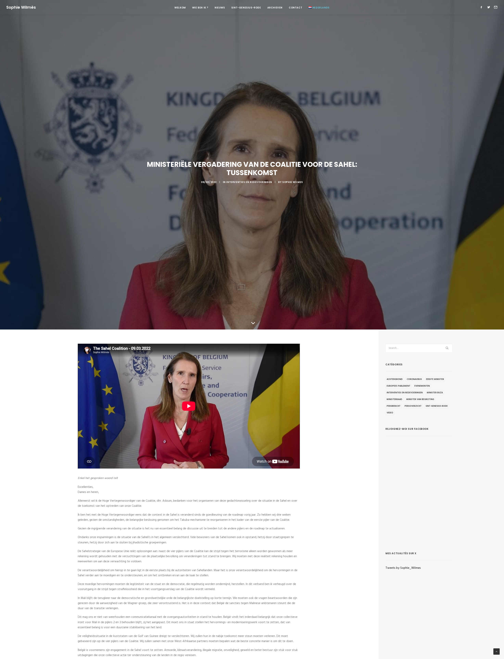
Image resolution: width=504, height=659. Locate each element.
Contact (295, 7)
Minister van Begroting (420, 399)
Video (390, 413)
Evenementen (422, 386)
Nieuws (220, 7)
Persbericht (393, 406)
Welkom (180, 7)
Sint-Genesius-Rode (246, 7)
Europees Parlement (398, 386)
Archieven (275, 7)
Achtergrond (395, 379)
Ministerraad (394, 399)
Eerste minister (435, 379)
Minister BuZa (435, 392)
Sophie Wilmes (292, 182)
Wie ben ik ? (200, 7)
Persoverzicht (413, 406)
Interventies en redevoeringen (249, 182)
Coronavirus (414, 379)
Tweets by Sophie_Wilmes (403, 568)
